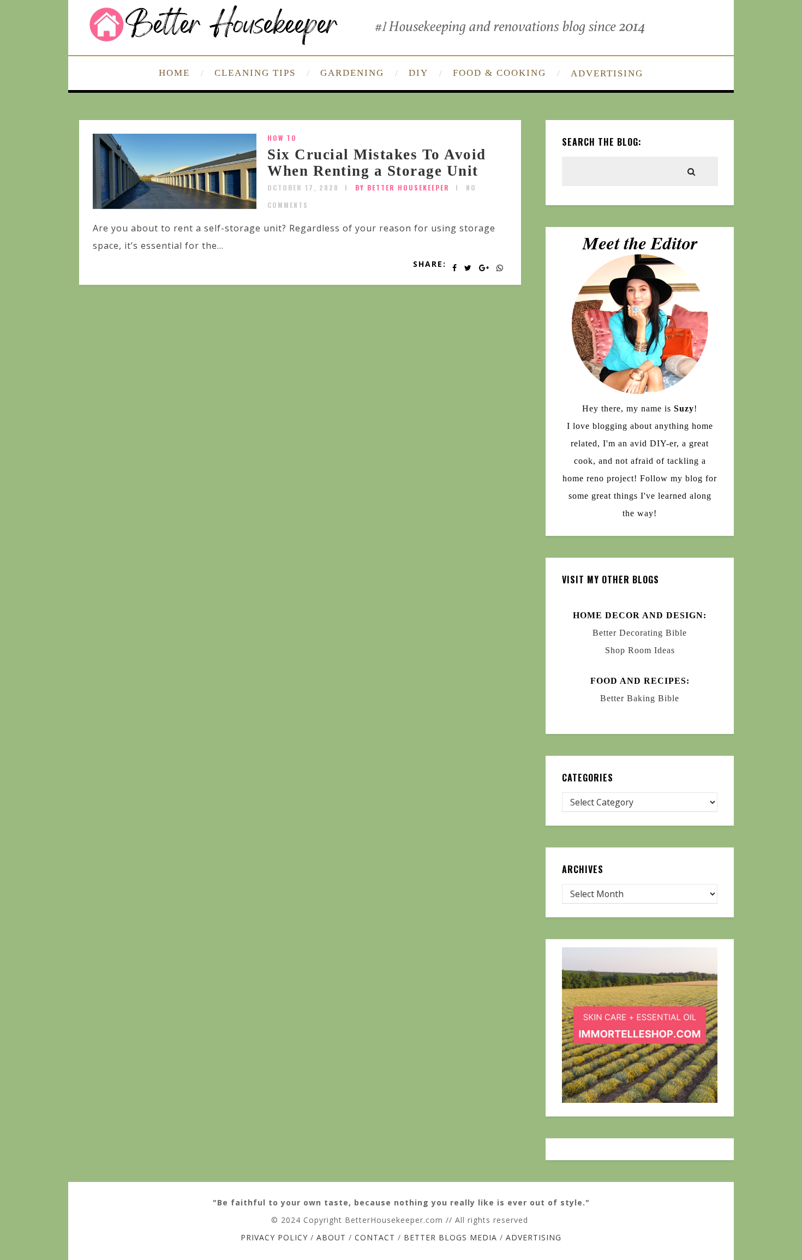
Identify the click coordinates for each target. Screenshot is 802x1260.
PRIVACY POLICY (274, 1237)
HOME (174, 73)
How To (282, 137)
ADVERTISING (607, 73)
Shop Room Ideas (640, 650)
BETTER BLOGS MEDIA (450, 1237)
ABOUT (331, 1237)
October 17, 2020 (303, 187)
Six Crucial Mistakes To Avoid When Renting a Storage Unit (376, 162)
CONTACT (375, 1237)
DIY (418, 73)
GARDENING (352, 73)
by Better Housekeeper (402, 187)
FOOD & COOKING (499, 73)
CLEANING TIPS (255, 73)
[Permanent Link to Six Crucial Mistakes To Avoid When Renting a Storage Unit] (174, 206)
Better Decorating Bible (639, 632)
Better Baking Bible (639, 698)
